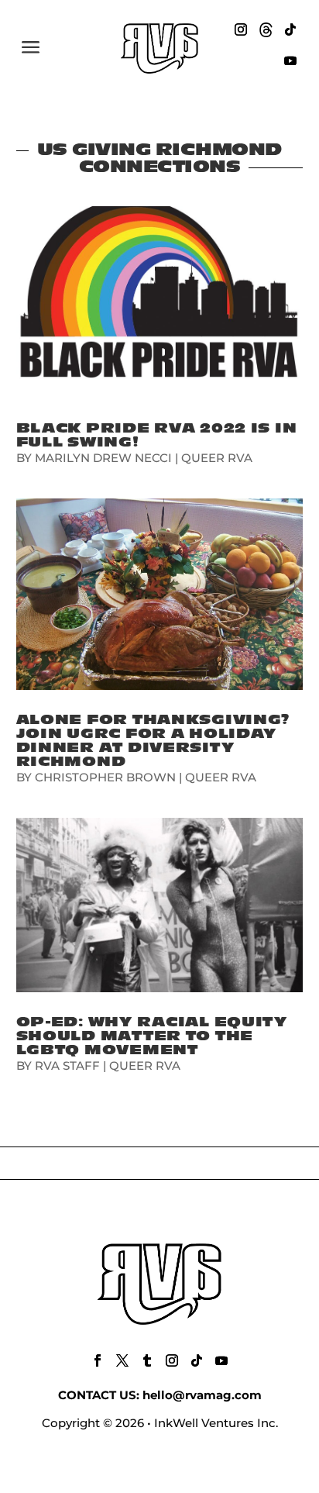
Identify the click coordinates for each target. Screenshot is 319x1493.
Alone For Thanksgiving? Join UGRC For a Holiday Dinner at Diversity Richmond (153, 741)
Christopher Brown (105, 777)
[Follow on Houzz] (265, 29)
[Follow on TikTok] (290, 29)
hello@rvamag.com (202, 1395)
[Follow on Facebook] (97, 1360)
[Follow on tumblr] (147, 1360)
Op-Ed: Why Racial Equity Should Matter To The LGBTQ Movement (151, 1036)
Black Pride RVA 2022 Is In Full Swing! (156, 435)
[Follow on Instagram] (240, 29)
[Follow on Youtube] (290, 60)
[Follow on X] (122, 1360)
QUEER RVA (216, 457)
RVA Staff (67, 1065)
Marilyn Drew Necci (103, 457)
